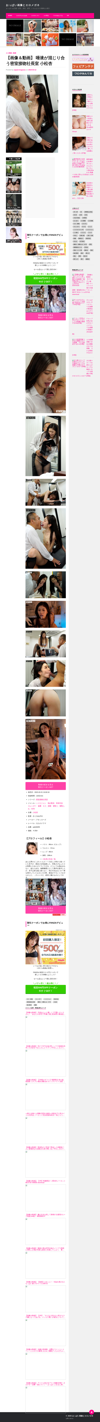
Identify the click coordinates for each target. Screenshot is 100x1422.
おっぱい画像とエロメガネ (23, 5)
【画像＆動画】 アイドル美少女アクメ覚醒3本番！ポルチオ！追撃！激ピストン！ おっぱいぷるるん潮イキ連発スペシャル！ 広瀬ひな (45, 1384)
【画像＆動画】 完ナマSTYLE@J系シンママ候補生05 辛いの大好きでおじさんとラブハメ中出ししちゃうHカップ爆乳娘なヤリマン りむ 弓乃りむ (45, 1047)
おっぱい (76, 220)
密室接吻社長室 (42, 799)
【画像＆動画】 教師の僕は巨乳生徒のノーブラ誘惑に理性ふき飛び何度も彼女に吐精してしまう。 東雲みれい (44, 1249)
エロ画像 (90, 220)
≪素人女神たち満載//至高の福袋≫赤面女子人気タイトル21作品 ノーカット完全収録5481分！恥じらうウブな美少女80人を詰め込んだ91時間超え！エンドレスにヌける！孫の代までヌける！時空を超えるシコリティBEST (45, 1114)
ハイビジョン (41, 803)
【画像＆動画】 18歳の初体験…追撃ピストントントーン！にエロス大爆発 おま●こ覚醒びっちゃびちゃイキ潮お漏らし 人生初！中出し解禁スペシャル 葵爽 (45, 1350)
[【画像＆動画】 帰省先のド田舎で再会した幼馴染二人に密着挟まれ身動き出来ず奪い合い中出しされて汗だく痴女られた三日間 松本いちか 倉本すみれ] (45, 1164)
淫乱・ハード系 (78, 250)
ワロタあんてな (58, 15)
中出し (75, 235)
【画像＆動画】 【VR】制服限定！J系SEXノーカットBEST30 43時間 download (45, 1181)
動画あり (81, 238)
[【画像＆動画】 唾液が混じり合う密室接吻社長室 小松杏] (36, 114)
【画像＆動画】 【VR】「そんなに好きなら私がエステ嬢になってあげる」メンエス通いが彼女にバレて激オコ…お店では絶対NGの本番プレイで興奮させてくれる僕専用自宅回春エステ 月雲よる (45, 1316)
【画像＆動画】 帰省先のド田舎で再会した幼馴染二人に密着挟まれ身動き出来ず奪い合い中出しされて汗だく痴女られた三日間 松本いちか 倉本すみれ (45, 1148)
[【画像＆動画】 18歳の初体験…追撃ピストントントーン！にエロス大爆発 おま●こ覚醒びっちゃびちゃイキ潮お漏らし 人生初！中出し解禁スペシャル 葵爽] (45, 1366)
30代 (86, 214)
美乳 (80, 256)
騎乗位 (87, 259)
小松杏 (35, 812)
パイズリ (83, 232)
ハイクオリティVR (78, 229)
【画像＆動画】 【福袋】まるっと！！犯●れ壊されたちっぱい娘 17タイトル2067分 (45, 1282)
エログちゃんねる (21, 15)
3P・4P (76, 211)
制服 (75, 238)
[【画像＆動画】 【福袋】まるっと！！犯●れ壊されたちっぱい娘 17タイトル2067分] (45, 1298)
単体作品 (59, 803)
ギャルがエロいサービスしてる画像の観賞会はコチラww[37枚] (89, 306)
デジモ (84, 226)
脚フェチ (76, 259)
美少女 (85, 256)
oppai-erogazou (20, 70)
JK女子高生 (77, 217)
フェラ (90, 232)
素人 (75, 256)
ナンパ (90, 226)
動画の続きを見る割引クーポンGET (45, 316)
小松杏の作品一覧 (49, 859)
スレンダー (32, 806)
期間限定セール (78, 247)
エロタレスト (35, 15)
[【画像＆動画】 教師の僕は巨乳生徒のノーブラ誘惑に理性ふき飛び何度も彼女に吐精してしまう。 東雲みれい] (45, 1265)
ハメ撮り (76, 232)
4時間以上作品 (88, 211)
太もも (75, 241)
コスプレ (84, 223)
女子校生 (82, 241)
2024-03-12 (32, 70)
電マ (82, 259)
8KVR (75, 214)
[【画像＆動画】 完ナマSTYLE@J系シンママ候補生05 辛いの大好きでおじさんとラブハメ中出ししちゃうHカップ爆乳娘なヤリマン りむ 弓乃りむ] (45, 1063)
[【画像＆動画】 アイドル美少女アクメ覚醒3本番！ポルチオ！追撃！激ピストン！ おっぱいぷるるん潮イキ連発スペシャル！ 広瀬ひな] (45, 1399)
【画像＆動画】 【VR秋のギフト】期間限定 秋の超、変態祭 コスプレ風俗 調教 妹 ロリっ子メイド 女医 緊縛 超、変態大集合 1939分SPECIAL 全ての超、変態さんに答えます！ (45, 1080)
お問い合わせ (69, 1418)
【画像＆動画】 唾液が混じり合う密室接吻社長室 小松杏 (35, 61)
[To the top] (91, 1412)
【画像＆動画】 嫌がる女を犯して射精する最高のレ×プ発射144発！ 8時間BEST (45, 1215)
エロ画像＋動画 (11, 53)
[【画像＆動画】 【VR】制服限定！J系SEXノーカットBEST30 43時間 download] (45, 1197)
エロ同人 (46, 15)
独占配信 (51, 803)
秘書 (39, 806)
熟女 (92, 250)
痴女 (82, 253)
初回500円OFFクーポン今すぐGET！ (45, 280)
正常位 (86, 247)
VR (68, 15)
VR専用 (85, 217)
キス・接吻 (47, 806)
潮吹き (86, 250)
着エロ (87, 253)
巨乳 (90, 244)
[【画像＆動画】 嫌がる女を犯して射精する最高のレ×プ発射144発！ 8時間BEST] (45, 1231)
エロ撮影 (83, 220)
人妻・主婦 (90, 235)
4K (81, 211)
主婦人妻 (82, 235)
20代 (80, 214)
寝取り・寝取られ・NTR (44, 1002)
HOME (10, 15)
